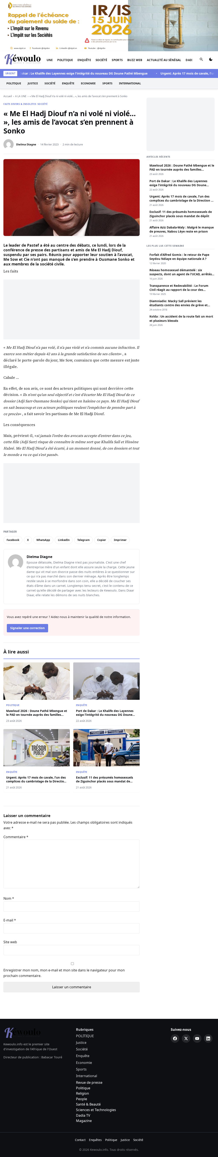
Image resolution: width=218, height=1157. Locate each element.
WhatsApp (43, 540)
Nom (8, 898)
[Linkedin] (208, 1038)
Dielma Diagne (26, 144)
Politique (83, 1088)
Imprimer (120, 540)
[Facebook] (175, 1038)
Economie (88, 83)
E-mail (9, 920)
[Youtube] (197, 1038)
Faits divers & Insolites (19, 103)
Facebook (13, 540)
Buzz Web (134, 60)
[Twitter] (186, 1038)
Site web (10, 942)
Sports (117, 60)
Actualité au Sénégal (164, 60)
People (81, 1099)
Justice (33, 83)
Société (101, 60)
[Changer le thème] (211, 60)
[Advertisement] (71, 309)
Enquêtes (95, 1140)
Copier (101, 540)
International (130, 83)
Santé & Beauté (88, 1104)
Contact (80, 1140)
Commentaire (15, 837)
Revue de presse (89, 1082)
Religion (82, 1093)
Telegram (83, 540)
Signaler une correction (27, 628)
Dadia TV (83, 1115)
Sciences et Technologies (96, 1109)
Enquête (84, 60)
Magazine (84, 1120)
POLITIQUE (65, 60)
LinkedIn (64, 540)
